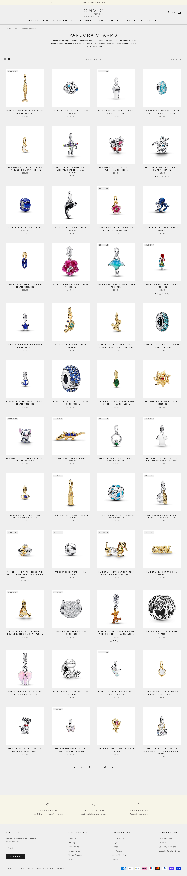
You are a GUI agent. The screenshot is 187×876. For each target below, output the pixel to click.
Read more (97, 46)
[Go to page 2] (112, 767)
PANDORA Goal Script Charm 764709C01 (161, 573)
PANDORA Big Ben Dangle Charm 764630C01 (71, 516)
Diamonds (130, 21)
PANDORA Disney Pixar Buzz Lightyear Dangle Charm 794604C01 (70, 170)
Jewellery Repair (166, 838)
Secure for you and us (139, 814)
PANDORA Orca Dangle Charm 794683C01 (71, 229)
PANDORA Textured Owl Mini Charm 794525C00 (71, 633)
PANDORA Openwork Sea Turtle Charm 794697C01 (162, 169)
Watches (145, 21)
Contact (115, 859)
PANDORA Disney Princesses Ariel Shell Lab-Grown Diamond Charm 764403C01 (25, 574)
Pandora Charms (28, 28)
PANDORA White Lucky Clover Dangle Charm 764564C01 (162, 693)
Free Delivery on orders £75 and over (47, 814)
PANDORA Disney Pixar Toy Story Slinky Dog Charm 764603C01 (116, 573)
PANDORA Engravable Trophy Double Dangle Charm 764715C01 (25, 633)
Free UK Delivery (47, 810)
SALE (157, 21)
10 (105, 767)
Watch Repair (164, 842)
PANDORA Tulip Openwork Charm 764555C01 (116, 750)
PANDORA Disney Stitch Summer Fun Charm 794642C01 (116, 169)
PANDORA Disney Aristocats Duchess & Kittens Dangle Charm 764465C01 (161, 751)
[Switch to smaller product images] (9, 59)
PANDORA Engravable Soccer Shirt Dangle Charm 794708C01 (162, 459)
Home (8, 28)
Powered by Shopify (55, 868)
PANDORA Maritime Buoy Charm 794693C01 (25, 229)
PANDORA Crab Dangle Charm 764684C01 (71, 346)
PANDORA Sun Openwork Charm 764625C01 (162, 403)
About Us (72, 838)
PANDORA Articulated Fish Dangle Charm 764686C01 (25, 112)
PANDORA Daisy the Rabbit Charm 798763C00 (71, 693)
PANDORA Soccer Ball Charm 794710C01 (71, 573)
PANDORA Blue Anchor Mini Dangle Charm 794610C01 (25, 403)
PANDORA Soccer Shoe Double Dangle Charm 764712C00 (161, 516)
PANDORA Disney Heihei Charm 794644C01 (162, 286)
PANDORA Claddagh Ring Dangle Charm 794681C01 (116, 459)
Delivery (71, 842)
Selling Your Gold (119, 855)
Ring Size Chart (118, 838)
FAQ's (70, 859)
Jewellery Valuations (167, 847)
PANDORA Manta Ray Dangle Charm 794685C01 (116, 286)
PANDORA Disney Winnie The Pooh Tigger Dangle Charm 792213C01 (116, 633)
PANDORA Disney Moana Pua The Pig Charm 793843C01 (25, 459)
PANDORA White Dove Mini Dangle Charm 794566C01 (116, 693)
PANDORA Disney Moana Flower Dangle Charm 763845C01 (116, 229)
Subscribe (15, 856)
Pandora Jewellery (37, 21)
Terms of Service (75, 855)
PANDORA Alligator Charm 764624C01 (70, 459)
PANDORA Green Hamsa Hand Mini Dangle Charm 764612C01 (116, 403)
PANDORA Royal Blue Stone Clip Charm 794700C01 (70, 403)
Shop (16, 28)
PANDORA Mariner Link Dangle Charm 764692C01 (25, 286)
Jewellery (114, 21)
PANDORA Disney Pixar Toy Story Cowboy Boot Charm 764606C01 (116, 346)
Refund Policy (74, 851)
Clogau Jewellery (63, 21)
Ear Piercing (117, 851)
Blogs (114, 842)
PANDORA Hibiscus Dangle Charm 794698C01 (71, 286)
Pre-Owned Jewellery (91, 21)
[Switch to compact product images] (13, 59)
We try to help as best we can (93, 814)
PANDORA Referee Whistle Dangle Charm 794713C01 (116, 112)
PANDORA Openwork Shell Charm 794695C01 (71, 112)
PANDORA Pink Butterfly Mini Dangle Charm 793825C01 (70, 750)
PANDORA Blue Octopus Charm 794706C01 (161, 229)
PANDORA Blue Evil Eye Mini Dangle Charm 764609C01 (25, 516)
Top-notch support (93, 810)
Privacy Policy (74, 847)
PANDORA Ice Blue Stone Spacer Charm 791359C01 (161, 346)
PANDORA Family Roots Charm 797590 (162, 633)
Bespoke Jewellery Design (170, 851)
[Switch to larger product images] (5, 59)
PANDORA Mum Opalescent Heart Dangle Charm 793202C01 (25, 693)
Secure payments (139, 810)
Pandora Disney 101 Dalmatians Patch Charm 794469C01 (25, 750)
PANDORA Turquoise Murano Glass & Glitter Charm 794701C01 (162, 112)
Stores (115, 847)
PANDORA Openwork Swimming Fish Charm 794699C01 (116, 516)
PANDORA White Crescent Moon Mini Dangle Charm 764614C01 (25, 169)
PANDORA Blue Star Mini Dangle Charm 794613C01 (25, 346)
